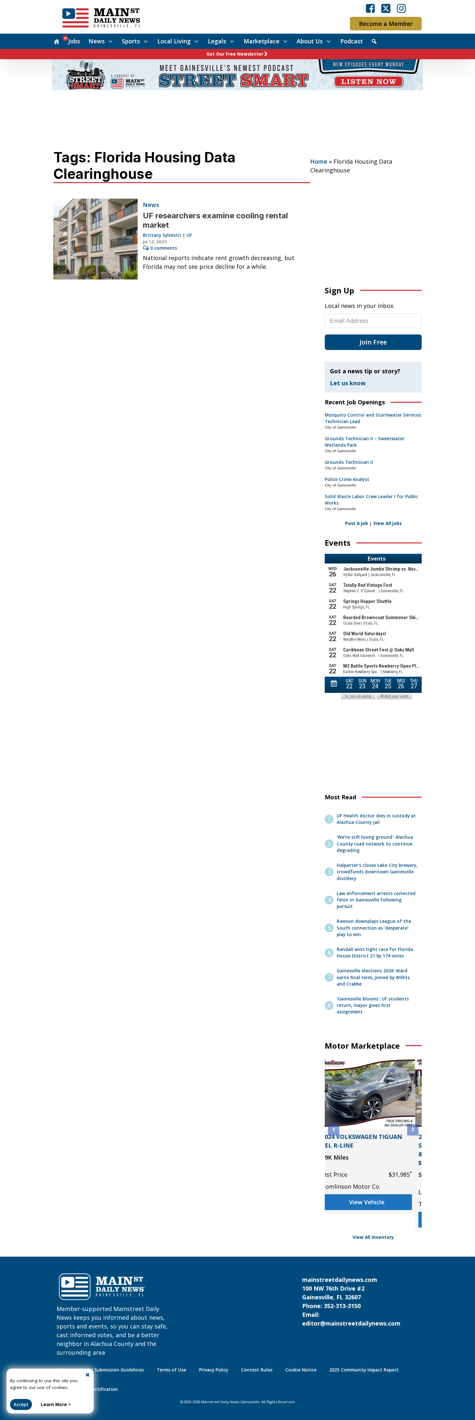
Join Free (373, 342)
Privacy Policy (213, 1370)
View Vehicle (373, 1219)
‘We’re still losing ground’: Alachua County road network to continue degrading (375, 843)
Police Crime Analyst (347, 479)
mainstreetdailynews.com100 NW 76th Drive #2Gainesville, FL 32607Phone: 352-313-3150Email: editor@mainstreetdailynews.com (351, 1301)
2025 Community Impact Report (364, 1370)
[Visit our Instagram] (401, 8)
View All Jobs (387, 523)
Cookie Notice (300, 1370)
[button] (333, 1129)
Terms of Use (171, 1370)
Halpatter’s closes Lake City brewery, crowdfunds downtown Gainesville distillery (377, 871)
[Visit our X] (386, 8)
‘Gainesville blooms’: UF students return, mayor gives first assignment (373, 1005)
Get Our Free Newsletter (234, 54)
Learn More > (56, 1404)
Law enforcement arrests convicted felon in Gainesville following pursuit (376, 900)
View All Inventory (373, 1237)
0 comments (163, 248)
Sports (131, 41)
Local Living (174, 41)
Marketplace (262, 41)
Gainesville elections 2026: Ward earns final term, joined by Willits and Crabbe (373, 977)
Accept (21, 1404)
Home (318, 161)
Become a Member (386, 23)
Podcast (351, 41)
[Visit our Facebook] (370, 8)
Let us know (347, 383)
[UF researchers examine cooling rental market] (95, 239)
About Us (310, 41)
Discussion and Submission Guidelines (102, 1370)
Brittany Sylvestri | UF (167, 235)
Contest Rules (256, 1370)
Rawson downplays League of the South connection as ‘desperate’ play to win (374, 927)
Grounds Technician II (349, 462)
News (97, 41)
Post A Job (356, 523)
